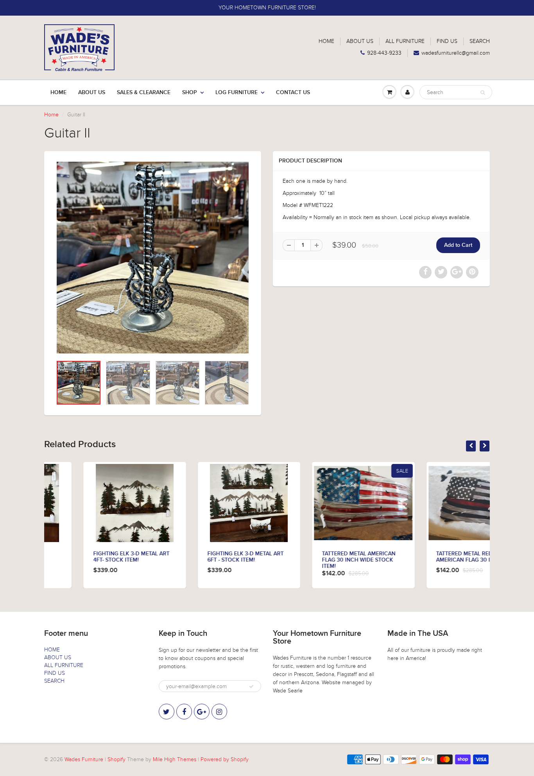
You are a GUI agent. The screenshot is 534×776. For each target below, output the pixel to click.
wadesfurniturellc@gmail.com (455, 53)
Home (58, 92)
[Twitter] (166, 711)
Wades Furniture (84, 759)
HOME (326, 41)
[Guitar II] (152, 257)
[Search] (482, 92)
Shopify (116, 759)
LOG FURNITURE (236, 92)
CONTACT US (293, 92)
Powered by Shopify (225, 759)
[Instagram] (219, 711)
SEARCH (479, 41)
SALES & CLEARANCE (143, 92)
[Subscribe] (251, 686)
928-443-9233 (384, 53)
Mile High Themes (174, 759)
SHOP (189, 92)
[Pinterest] (202, 711)
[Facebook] (184, 711)
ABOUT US (359, 41)
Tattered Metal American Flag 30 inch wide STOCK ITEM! (319, 560)
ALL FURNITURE (405, 41)
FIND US (447, 41)
